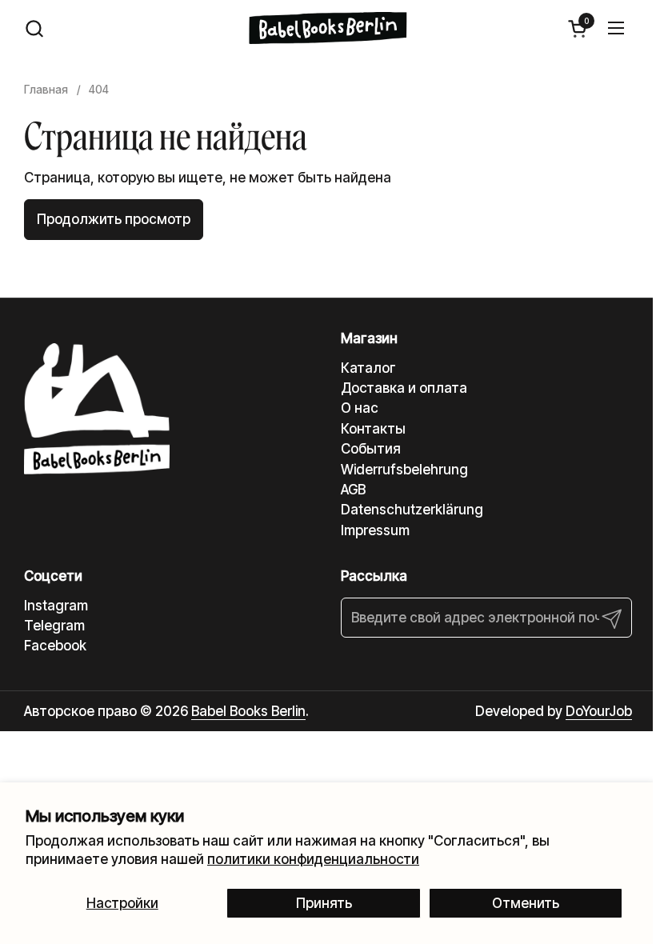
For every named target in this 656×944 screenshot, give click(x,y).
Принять (324, 903)
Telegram (54, 626)
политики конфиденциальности (313, 859)
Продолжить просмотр (113, 219)
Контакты (373, 429)
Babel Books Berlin (248, 711)
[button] (34, 28)
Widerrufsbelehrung (404, 470)
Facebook (55, 646)
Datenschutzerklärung (412, 510)
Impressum (375, 530)
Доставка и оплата (404, 388)
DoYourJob (599, 711)
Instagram (56, 606)
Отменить (525, 903)
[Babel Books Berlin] (328, 28)
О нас (359, 408)
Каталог (368, 368)
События (371, 449)
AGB (353, 490)
